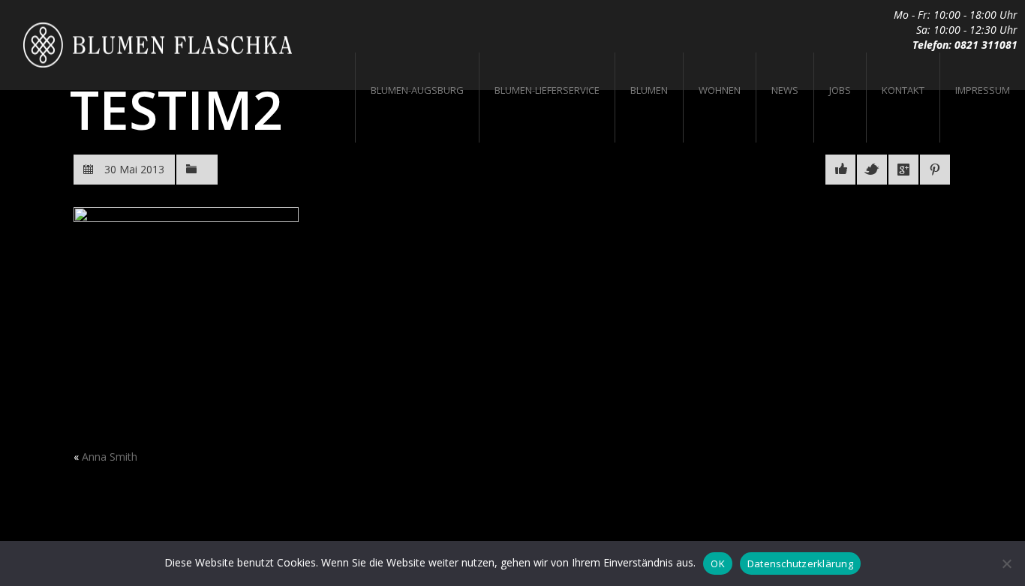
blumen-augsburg (417, 90)
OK (718, 563)
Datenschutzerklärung (800, 563)
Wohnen (720, 90)
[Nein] (1006, 563)
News (784, 90)
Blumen (649, 90)
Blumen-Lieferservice (547, 90)
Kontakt (903, 90)
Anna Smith (109, 456)
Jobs (840, 90)
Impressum (982, 90)
